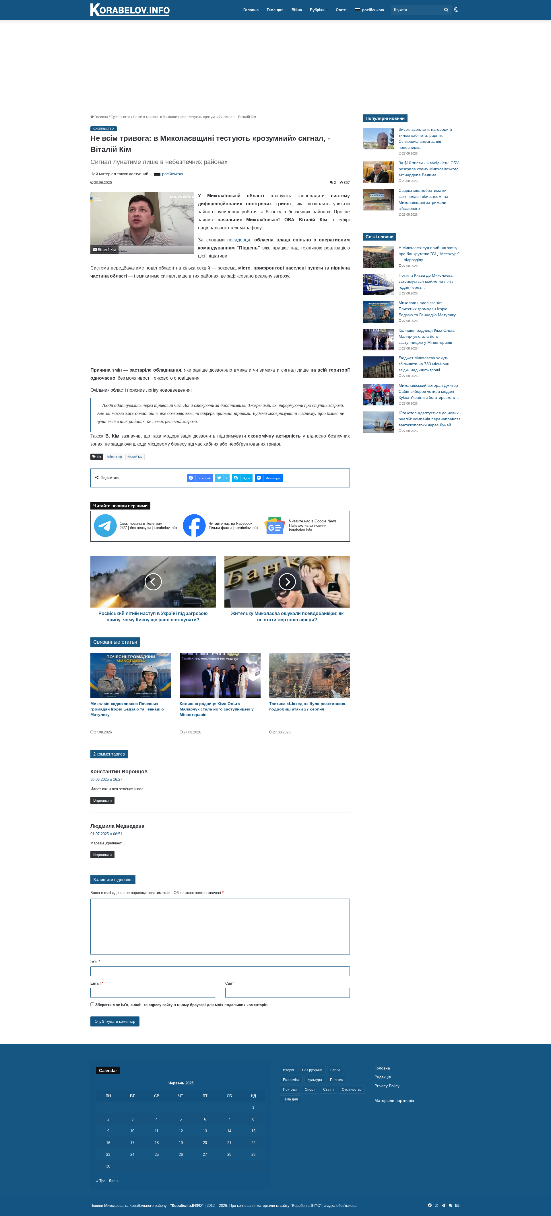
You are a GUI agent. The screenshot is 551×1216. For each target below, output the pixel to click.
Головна (251, 10)
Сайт (229, 983)
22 (253, 1143)
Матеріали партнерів (394, 1100)
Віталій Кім (135, 456)
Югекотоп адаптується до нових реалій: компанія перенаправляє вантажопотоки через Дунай (430, 419)
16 (108, 1143)
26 (181, 1154)
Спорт (310, 1090)
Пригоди (290, 1090)
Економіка (291, 1080)
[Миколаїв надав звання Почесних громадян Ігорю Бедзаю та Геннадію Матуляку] (130, 675)
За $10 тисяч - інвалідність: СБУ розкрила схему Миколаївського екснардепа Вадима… (429, 169)
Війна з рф (114, 456)
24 (132, 1154)
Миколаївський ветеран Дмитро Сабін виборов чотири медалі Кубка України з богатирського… (429, 391)
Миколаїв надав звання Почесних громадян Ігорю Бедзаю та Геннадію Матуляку (127, 709)
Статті (341, 10)
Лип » (114, 1181)
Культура (314, 1080)
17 (132, 1143)
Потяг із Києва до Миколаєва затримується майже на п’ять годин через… (426, 281)
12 (181, 1131)
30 (108, 1166)
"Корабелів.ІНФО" (186, 1205)
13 (205, 1131)
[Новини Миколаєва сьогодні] (130, 10)
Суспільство (120, 117)
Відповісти (102, 800)
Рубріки (317, 10)
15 (253, 1131)
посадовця (238, 239)
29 (253, 1154)
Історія (288, 1070)
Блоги (335, 1070)
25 (157, 1154)
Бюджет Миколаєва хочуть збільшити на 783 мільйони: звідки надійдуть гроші (425, 364)
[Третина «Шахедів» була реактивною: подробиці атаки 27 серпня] (309, 675)
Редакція (383, 1077)
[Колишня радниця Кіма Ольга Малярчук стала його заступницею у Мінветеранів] (220, 675)
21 (229, 1143)
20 (205, 1143)
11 (156, 1131)
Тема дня (275, 10)
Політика (337, 1080)
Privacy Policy (387, 1086)
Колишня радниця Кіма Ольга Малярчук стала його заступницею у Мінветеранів (217, 709)
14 (229, 1131)
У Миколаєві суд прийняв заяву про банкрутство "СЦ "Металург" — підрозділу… (429, 253)
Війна (297, 10)
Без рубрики (312, 1070)
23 (108, 1154)
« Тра (100, 1181)
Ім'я (95, 962)
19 (181, 1143)
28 (229, 1154)
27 (205, 1154)
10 (132, 1131)
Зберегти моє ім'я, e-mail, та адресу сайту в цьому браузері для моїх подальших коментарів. (182, 1005)
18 (157, 1143)
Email (96, 983)
